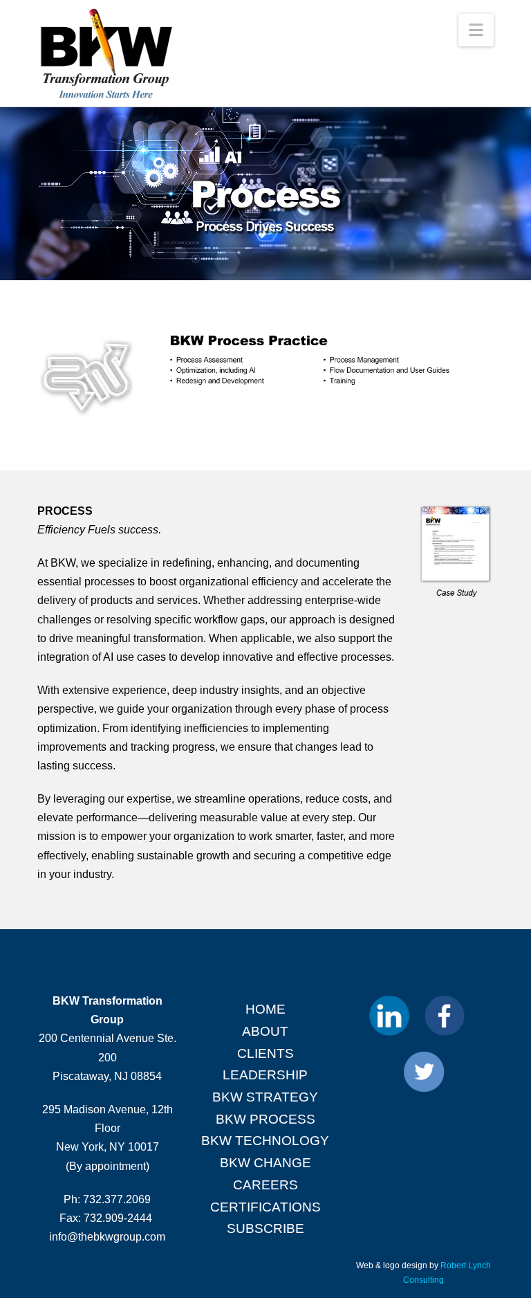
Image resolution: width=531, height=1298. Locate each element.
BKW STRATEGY (265, 1097)
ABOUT (265, 1031)
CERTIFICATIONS (265, 1207)
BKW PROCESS (265, 1119)
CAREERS (265, 1185)
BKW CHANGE (265, 1162)
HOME (265, 1009)
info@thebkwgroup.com (107, 1237)
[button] (476, 30)
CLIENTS (265, 1053)
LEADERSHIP (265, 1075)
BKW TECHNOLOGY (265, 1140)
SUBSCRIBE (265, 1228)
